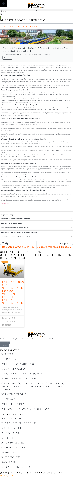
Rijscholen (10, 457)
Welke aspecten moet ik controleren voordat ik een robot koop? (36, 232)
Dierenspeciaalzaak (18, 423)
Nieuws (7, 354)
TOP (4, 10)
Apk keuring (11, 418)
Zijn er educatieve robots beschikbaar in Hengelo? (36, 237)
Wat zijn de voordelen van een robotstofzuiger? (36, 227)
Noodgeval (10, 359)
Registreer (7, 58)
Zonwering (10, 432)
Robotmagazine (5, 203)
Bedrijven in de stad (18, 378)
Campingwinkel (14, 447)
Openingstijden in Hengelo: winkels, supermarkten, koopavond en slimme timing (33, 386)
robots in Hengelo (19, 160)
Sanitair (8, 462)
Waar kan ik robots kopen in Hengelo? (36, 223)
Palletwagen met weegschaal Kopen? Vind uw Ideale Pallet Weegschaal (13, 293)
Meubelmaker (12, 428)
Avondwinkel (12, 442)
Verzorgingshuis (16, 466)
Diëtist (7, 437)
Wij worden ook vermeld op (25, 408)
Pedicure (9, 452)
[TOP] (3, 3)
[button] (36, 10)
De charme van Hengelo (21, 373)
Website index (13, 403)
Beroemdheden (13, 394)
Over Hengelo (13, 368)
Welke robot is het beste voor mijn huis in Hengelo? (36, 218)
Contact (8, 399)
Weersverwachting (17, 363)
